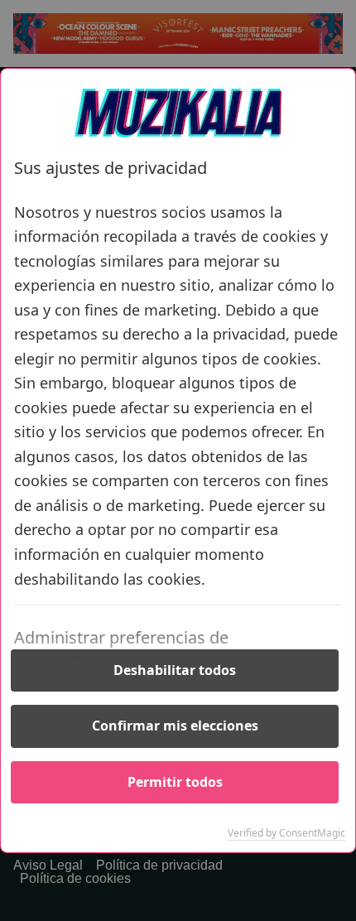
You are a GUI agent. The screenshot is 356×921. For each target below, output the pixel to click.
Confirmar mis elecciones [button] (175, 725)
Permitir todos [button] (175, 782)
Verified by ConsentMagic (286, 833)
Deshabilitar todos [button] (174, 670)
